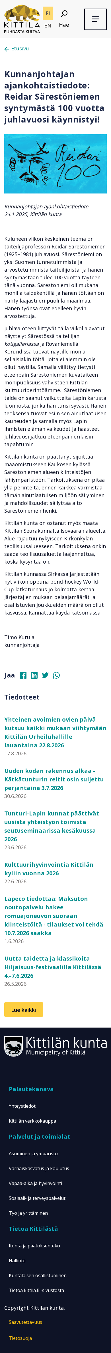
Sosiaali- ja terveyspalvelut (37, 1198)
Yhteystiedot (22, 1106)
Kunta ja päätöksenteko (34, 1246)
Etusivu (20, 48)
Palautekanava (31, 1089)
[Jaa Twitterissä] (47, 676)
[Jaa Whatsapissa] (58, 676)
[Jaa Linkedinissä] (36, 676)
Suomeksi (48, 13)
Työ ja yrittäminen (28, 1213)
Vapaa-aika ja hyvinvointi (35, 1183)
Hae (64, 24)
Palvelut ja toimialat (39, 1136)
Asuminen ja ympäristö (33, 1153)
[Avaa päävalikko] (95, 19)
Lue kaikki (23, 1009)
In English (48, 25)
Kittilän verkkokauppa (32, 1121)
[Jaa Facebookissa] (25, 676)
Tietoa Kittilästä (33, 1228)
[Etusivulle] (22, 18)
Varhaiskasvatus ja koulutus (39, 1168)
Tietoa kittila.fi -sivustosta (36, 1290)
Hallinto (17, 1260)
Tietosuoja (20, 1338)
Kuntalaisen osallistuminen (38, 1275)
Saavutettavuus (25, 1322)
